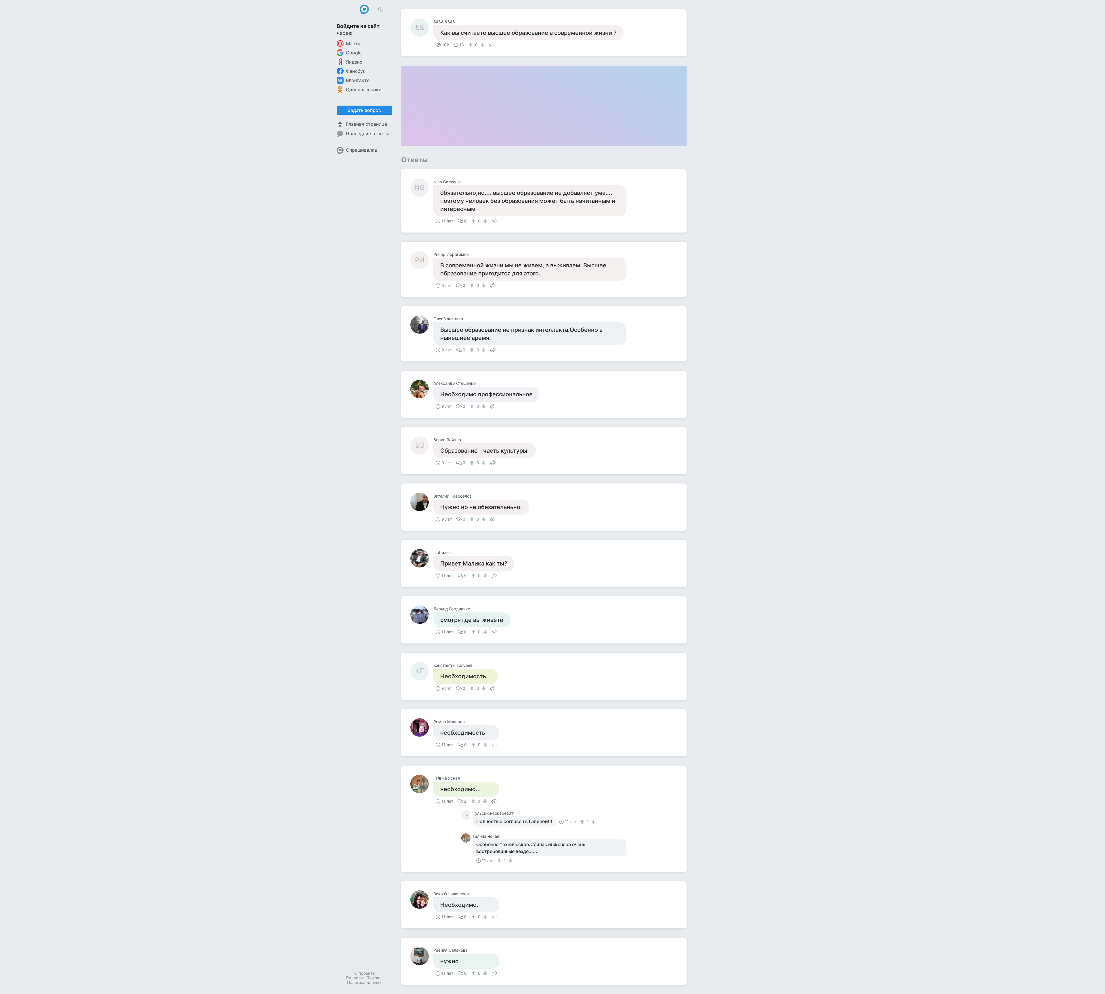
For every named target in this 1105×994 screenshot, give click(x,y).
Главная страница (366, 124)
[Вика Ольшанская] (421, 899)
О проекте (364, 973)
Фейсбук (355, 71)
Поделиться (491, 44)
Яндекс (354, 62)
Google (354, 53)
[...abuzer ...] (421, 558)
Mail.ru (353, 43)
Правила (354, 977)
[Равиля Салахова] (421, 956)
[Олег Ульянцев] (421, 324)
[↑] (471, 45)
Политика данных (364, 982)
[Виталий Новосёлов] (421, 502)
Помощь (374, 977)
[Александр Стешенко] (421, 389)
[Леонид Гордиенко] (421, 614)
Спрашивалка (361, 150)
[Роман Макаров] (421, 727)
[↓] (481, 45)
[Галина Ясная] (421, 784)
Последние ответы (367, 133)
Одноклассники (364, 89)
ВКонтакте (357, 80)
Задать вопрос (364, 110)
